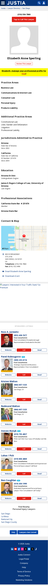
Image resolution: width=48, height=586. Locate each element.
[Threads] (25, 549)
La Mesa (4, 516)
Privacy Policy (24, 576)
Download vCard (12, 276)
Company (24, 563)
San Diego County (9, 522)
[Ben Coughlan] (7, 488)
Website (8, 350)
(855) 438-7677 (20, 335)
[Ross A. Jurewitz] (7, 339)
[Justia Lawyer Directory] (35, 549)
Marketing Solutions (24, 580)
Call (24, 350)
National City (6, 519)
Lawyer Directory (14, 8)
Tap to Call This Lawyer (24, 19)
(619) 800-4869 (20, 459)
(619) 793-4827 (20, 434)
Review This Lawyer (24, 64)
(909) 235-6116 (20, 360)
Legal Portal (24, 559)
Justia (3, 8)
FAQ (13, 532)
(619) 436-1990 (20, 483)
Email (40, 350)
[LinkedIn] (12, 549)
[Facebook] (19, 549)
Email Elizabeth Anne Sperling (18, 271)
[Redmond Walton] (7, 414)
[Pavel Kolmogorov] (7, 364)
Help (24, 567)
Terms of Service (24, 572)
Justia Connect (24, 555)
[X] (32, 549)
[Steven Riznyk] (7, 438)
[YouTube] (15, 549)
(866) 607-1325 (20, 385)
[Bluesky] (29, 549)
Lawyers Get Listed (27, 532)
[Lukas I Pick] (7, 463)
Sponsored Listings (24, 326)
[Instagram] (22, 549)
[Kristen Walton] (7, 389)
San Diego (26, 8)
